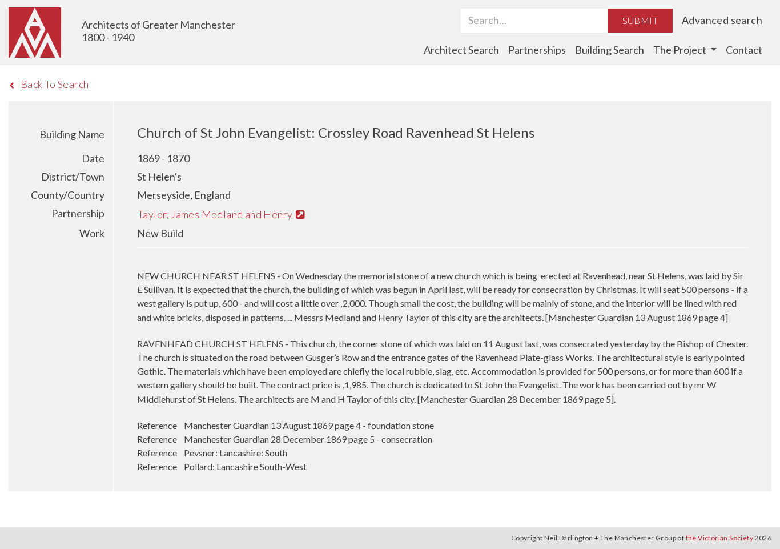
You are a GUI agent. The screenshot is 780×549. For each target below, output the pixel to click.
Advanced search (722, 20)
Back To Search (55, 84)
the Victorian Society (719, 538)
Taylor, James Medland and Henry (215, 214)
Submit (640, 20)
